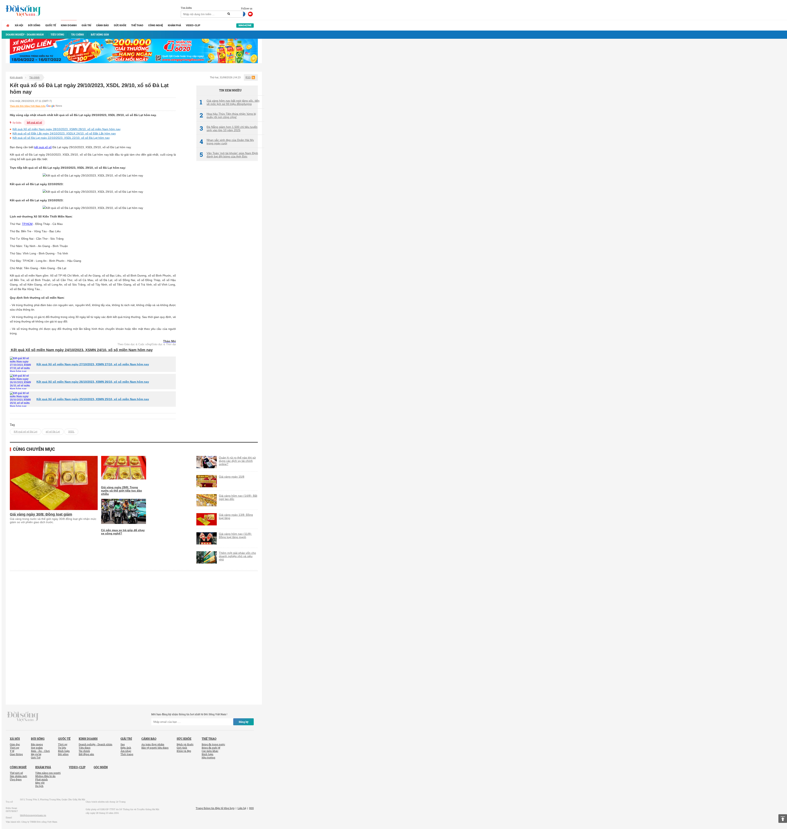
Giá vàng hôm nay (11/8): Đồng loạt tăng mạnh (235, 535)
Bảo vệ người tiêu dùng (154, 747)
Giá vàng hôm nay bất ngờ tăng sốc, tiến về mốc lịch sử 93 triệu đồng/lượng (229, 102)
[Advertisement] (227, 232)
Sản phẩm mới (18, 776)
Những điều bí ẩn (45, 776)
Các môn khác (210, 751)
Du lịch (39, 786)
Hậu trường (208, 757)
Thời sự (14, 747)
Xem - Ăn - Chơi (40, 751)
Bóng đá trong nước (213, 744)
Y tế (12, 751)
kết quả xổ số (34, 122)
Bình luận (64, 751)
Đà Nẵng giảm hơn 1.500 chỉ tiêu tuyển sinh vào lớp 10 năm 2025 (228, 128)
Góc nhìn (101, 767)
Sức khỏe (120, 25)
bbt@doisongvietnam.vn (33, 815)
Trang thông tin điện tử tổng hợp (215, 808)
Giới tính (182, 747)
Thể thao (137, 25)
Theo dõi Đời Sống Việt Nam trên (27, 106)
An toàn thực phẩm (152, 744)
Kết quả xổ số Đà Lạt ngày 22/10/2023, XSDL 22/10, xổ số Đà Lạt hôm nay (61, 137)
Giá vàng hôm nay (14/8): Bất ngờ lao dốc (238, 497)
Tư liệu (62, 747)
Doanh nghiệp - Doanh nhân (95, 744)
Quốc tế (50, 25)
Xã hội (19, 25)
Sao (123, 744)
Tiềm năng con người (48, 772)
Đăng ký (243, 721)
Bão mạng (37, 744)
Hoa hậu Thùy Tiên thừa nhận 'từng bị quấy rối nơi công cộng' (228, 115)
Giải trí (86, 25)
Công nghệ (155, 25)
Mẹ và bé (36, 754)
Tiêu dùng (84, 747)
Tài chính (34, 77)
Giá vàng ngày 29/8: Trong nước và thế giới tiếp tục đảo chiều (121, 490)
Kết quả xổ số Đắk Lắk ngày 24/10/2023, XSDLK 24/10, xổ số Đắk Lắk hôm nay (64, 133)
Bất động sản (86, 754)
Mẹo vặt (39, 782)
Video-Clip (193, 25)
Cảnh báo (102, 25)
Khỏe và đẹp (184, 751)
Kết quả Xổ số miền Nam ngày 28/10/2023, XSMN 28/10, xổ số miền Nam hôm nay (67, 129)
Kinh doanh (69, 25)
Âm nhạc (126, 751)
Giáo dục (15, 744)
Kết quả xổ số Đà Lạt (25, 431)
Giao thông (16, 754)
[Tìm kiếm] (228, 14)
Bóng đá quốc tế (211, 747)
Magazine (245, 25)
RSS (248, 77)
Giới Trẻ (35, 757)
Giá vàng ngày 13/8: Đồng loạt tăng (236, 516)
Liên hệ (242, 808)
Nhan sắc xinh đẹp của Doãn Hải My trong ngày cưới (227, 141)
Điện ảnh (126, 747)
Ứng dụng (16, 779)
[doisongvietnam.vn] (23, 716)
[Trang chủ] (8, 25)
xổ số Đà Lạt (53, 431)
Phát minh (41, 779)
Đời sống (34, 25)
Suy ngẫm (37, 747)
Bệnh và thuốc (185, 744)
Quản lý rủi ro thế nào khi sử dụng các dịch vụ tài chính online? (237, 461)
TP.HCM (27, 223)
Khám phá (174, 25)
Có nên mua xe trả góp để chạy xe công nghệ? (123, 531)
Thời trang (127, 754)
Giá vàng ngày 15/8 (231, 476)
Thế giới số (16, 772)
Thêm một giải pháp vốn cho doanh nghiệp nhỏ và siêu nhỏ (237, 556)
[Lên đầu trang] (782, 818)
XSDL (71, 431)
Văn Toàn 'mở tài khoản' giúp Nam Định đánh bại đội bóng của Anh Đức (229, 154)
